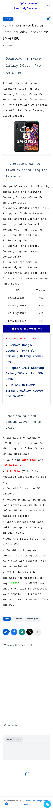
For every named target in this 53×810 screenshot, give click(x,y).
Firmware (8, 19)
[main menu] (4, 6)
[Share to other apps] (37, 632)
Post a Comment (14, 739)
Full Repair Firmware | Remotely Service (25, 6)
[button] (14, 632)
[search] (48, 6)
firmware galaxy (32, 618)
